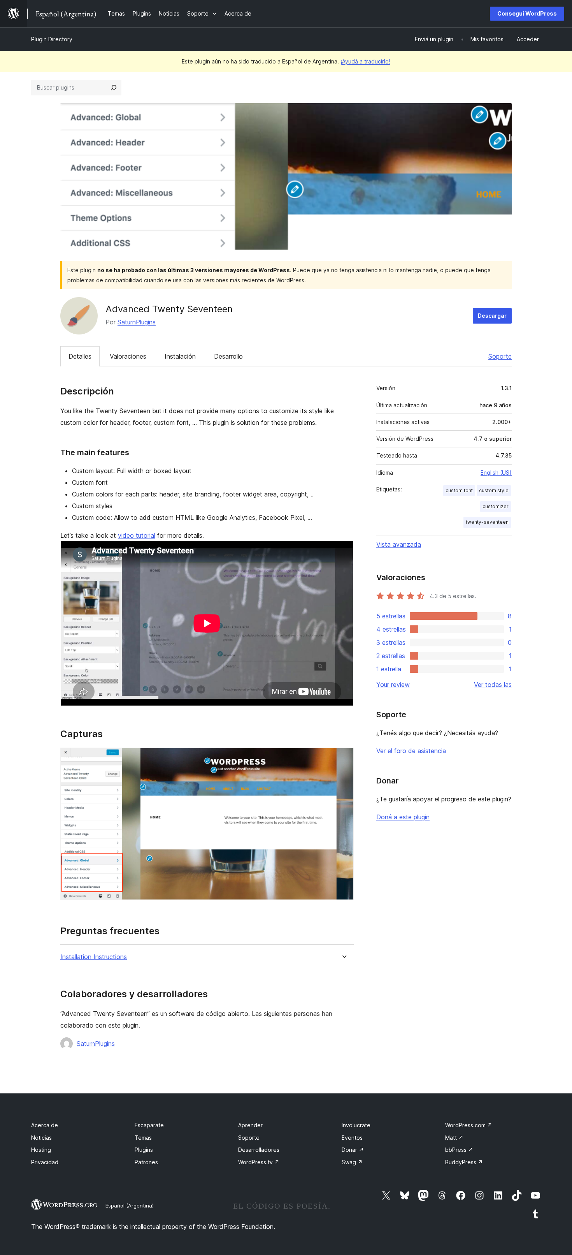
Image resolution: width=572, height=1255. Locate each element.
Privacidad (44, 1162)
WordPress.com (468, 1125)
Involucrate (356, 1125)
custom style (494, 490)
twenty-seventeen (487, 522)
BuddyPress (464, 1162)
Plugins (144, 1149)
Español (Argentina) (129, 1205)
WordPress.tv (258, 1162)
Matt (454, 1137)
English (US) (496, 472)
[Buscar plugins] (113, 87)
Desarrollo (228, 356)
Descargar (492, 315)
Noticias (41, 1137)
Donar (353, 1149)
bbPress (459, 1149)
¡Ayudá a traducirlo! (365, 61)
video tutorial (136, 535)
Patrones (146, 1162)
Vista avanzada (398, 544)
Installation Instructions (93, 957)
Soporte (500, 356)
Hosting (41, 1149)
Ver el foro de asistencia (411, 751)
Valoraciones (128, 356)
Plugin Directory (51, 39)
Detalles (79, 356)
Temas (143, 1137)
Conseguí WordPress (527, 13)
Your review (393, 684)
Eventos (352, 1137)
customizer (496, 506)
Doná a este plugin (403, 817)
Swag (352, 1162)
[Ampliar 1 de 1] (343, 758)
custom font (459, 490)
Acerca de (44, 1125)
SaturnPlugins (137, 322)
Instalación (180, 356)
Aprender (250, 1125)
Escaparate (149, 1125)
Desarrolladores (258, 1149)
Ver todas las (493, 684)
